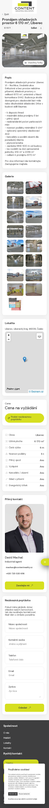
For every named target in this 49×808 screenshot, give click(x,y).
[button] (24, 359)
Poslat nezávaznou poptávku (21, 418)
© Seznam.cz (36, 391)
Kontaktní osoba (16, 640)
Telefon (12, 655)
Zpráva (12, 687)
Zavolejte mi (22, 585)
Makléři (6, 738)
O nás (6, 733)
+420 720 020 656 (15, 574)
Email (11, 671)
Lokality (7, 743)
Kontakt (7, 748)
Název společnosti (17, 624)
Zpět (6, 14)
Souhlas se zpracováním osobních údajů (22, 799)
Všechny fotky (35, 62)
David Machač (14, 559)
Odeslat (22, 707)
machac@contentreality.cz (19, 567)
